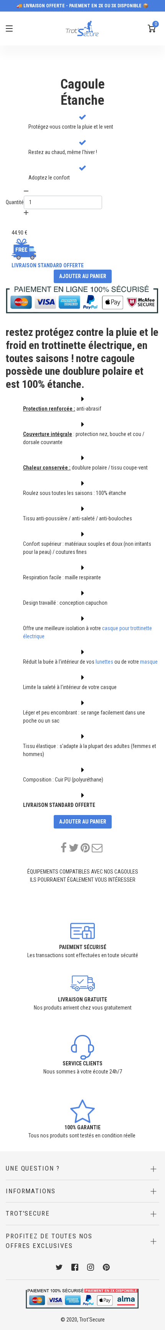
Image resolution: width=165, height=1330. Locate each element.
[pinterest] (85, 848)
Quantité (15, 202)
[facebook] (64, 848)
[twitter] (74, 848)
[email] (97, 848)
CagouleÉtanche (82, 92)
